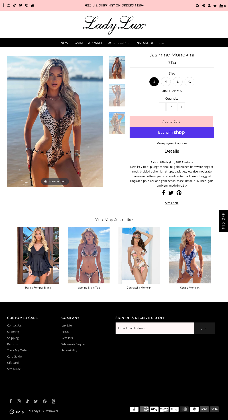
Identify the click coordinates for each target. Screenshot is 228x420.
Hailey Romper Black (38, 287)
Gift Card (13, 363)
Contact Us (14, 325)
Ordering (13, 332)
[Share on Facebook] (163, 194)
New (65, 43)
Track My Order (17, 350)
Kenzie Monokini (190, 287)
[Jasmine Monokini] (117, 70)
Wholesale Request (74, 344)
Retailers (67, 338)
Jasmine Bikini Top (88, 287)
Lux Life (66, 325)
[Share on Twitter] (171, 194)
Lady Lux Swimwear (45, 411)
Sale (163, 43)
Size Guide (14, 369)
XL (189, 81)
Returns (12, 344)
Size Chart (171, 203)
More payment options (172, 143)
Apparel (95, 43)
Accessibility (69, 350)
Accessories (119, 43)
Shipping (13, 338)
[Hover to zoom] (55, 121)
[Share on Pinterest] (179, 194)
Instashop (145, 43)
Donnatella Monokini (139, 287)
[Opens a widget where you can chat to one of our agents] (16, 412)
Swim (78, 43)
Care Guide (14, 356)
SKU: (165, 91)
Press (65, 332)
